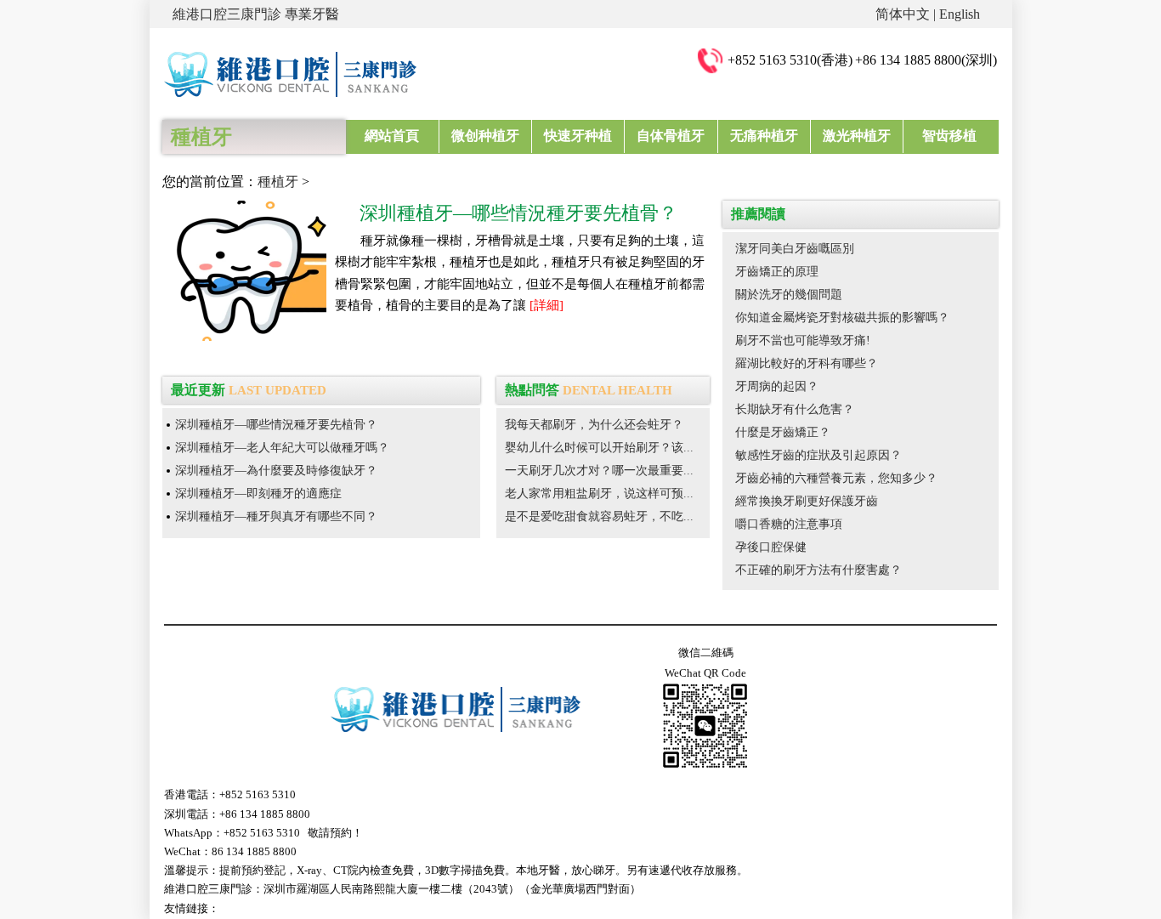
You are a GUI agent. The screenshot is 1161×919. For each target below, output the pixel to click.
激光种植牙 (857, 135)
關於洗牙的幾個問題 (788, 294)
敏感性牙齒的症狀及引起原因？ (818, 455)
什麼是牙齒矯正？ (782, 432)
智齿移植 (949, 135)
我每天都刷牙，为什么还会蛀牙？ (594, 424)
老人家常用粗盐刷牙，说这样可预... (599, 493)
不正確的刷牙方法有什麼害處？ (818, 570)
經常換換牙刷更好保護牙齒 (806, 501)
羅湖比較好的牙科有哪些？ (806, 363)
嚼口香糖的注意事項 (788, 524)
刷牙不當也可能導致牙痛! (802, 340)
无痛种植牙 (764, 135)
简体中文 (902, 14)
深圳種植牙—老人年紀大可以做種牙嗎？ (282, 447)
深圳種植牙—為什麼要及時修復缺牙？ (276, 470)
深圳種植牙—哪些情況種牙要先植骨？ (276, 424)
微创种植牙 (485, 135)
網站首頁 (392, 135)
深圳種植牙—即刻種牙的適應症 (258, 493)
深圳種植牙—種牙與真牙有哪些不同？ (276, 516)
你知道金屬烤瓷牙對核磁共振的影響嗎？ (842, 317)
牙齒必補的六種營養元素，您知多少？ (836, 478)
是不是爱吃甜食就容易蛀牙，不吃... (599, 516)
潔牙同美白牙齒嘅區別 (794, 248)
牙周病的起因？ (776, 386)
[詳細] (547, 305)
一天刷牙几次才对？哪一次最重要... (599, 470)
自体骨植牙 (671, 135)
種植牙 (278, 181)
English (959, 14)
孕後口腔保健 (771, 547)
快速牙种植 (578, 135)
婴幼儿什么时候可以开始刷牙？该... (599, 447)
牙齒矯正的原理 (776, 271)
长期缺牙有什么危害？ (794, 409)
